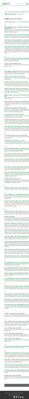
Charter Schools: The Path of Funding (14, 114)
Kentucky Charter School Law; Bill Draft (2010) (16, 187)
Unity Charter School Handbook (12, 338)
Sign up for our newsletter (21, 3)
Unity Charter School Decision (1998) (13, 333)
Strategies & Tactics (23, 12)
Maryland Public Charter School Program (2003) (16, 241)
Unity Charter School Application (13, 328)
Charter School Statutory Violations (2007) (15, 107)
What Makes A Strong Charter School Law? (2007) (16, 359)
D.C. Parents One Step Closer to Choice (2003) (15, 135)
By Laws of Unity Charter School (12, 63)
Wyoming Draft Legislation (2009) (12, 375)
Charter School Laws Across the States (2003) (16, 81)
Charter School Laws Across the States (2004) (16, 88)
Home (5, 12)
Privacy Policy (8, 393)
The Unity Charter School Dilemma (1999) (14, 313)
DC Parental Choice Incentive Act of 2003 (14, 140)
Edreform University (13, 12)
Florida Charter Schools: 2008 (12, 178)
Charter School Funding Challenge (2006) (14, 76)
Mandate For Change (9, 216)
